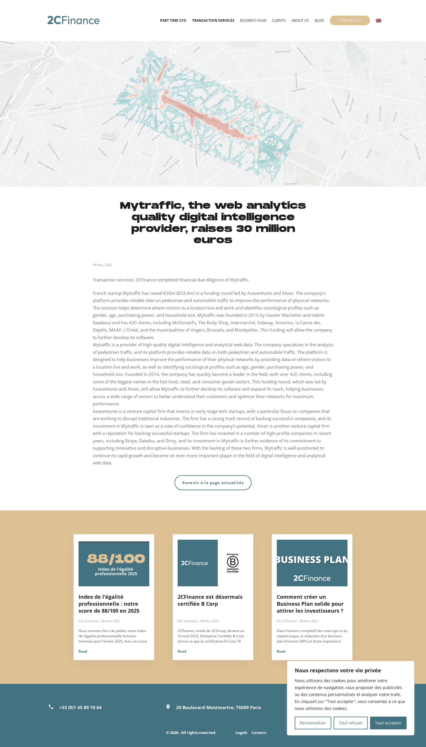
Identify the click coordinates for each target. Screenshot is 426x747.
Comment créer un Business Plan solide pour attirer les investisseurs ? (310, 603)
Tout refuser (351, 723)
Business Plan (253, 20)
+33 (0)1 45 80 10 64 (80, 707)
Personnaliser (313, 723)
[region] (350, 698)
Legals (241, 732)
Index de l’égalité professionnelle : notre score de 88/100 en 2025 (109, 603)
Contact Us (350, 20)
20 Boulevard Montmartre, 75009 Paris (218, 707)
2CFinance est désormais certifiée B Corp (210, 600)
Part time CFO (173, 20)
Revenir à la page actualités (213, 482)
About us (300, 20)
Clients (279, 20)
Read (83, 651)
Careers (259, 732)
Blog (319, 20)
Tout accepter (388, 723)
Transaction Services (213, 20)
